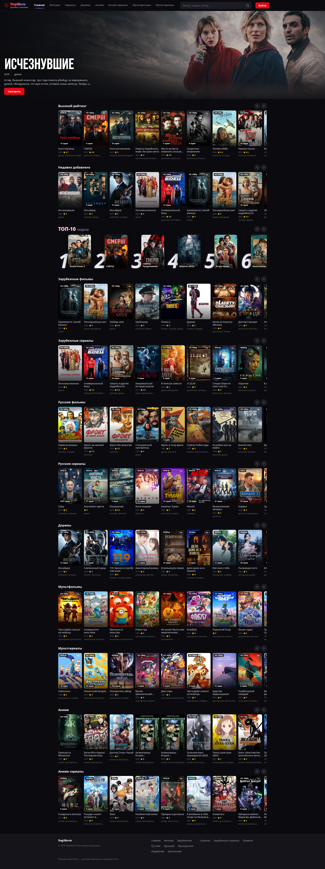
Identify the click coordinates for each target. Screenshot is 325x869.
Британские (175, 851)
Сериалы (70, 5)
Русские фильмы (71, 402)
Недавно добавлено (74, 167)
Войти (262, 5)
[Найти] (247, 5)
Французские (185, 846)
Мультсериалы (165, 5)
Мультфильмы (142, 5)
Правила (248, 840)
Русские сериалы (71, 464)
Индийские (157, 851)
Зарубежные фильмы (75, 279)
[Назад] (257, 106)
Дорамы (86, 5)
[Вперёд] (264, 106)
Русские (155, 846)
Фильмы (54, 5)
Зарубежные (184, 840)
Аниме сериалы (118, 5)
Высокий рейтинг (72, 106)
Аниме (99, 5)
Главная (39, 5)
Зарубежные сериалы (75, 340)
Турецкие (169, 846)
